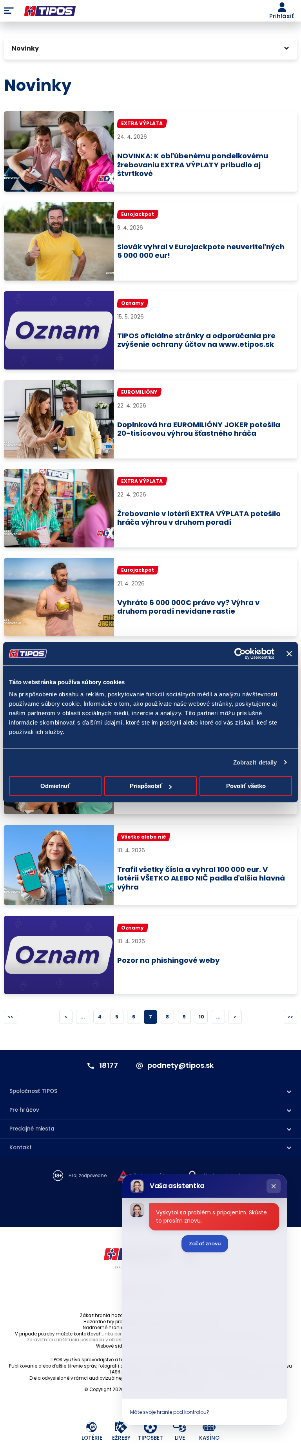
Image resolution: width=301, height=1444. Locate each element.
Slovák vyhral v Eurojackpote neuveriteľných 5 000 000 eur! (201, 252)
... (82, 1016)
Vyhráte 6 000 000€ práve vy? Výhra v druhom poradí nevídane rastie (188, 607)
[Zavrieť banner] (289, 653)
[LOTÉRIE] (92, 1427)
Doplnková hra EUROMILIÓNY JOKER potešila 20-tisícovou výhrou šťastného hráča (198, 429)
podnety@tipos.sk (180, 1065)
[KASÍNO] (209, 1427)
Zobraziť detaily (255, 762)
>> (290, 1016)
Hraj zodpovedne (88, 1176)
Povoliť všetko (246, 786)
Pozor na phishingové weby (168, 960)
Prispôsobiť (146, 786)
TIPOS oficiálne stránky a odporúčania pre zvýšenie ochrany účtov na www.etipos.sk (196, 341)
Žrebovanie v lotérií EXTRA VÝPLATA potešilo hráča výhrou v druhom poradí (199, 518)
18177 (108, 1065)
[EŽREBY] (121, 1427)
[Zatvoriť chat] (274, 1186)
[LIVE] (180, 1427)
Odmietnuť (55, 786)
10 (201, 1016)
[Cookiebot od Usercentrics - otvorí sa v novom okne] (240, 653)
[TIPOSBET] (151, 1427)
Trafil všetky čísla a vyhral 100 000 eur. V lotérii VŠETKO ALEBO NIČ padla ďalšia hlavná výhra (201, 878)
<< (10, 1016)
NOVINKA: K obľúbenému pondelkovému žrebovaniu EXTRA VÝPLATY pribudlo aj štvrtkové (192, 165)
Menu (9, 11)
